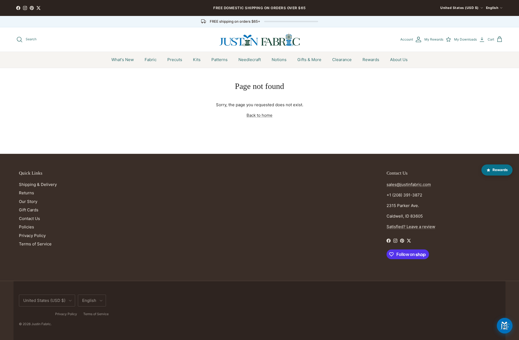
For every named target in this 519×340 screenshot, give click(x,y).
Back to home (259, 115)
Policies (26, 226)
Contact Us (29, 218)
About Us (399, 59)
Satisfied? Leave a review (411, 226)
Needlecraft (249, 59)
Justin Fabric (41, 324)
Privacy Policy (32, 235)
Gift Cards (28, 209)
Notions (279, 59)
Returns (26, 192)
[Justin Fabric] (259, 39)
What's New (122, 59)
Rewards (370, 59)
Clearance (342, 59)
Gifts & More (309, 59)
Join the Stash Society (294, 10)
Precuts (174, 59)
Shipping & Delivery (38, 184)
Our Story (28, 201)
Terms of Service (35, 243)
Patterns (219, 59)
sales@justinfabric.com (409, 184)
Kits (197, 59)
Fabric (151, 59)
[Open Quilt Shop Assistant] (505, 326)
